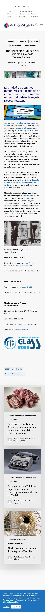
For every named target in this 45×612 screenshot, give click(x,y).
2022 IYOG (12, 41)
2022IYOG (9, 369)
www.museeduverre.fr (19, 329)
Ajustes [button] (6, 607)
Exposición (33, 41)
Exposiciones (15, 45)
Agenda (23, 41)
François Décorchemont (26, 128)
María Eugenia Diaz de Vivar (22, 63)
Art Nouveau (29, 195)
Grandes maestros (15, 543)
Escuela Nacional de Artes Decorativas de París (21, 182)
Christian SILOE (25, 287)
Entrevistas (22, 540)
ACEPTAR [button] (16, 607)
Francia (19, 369)
